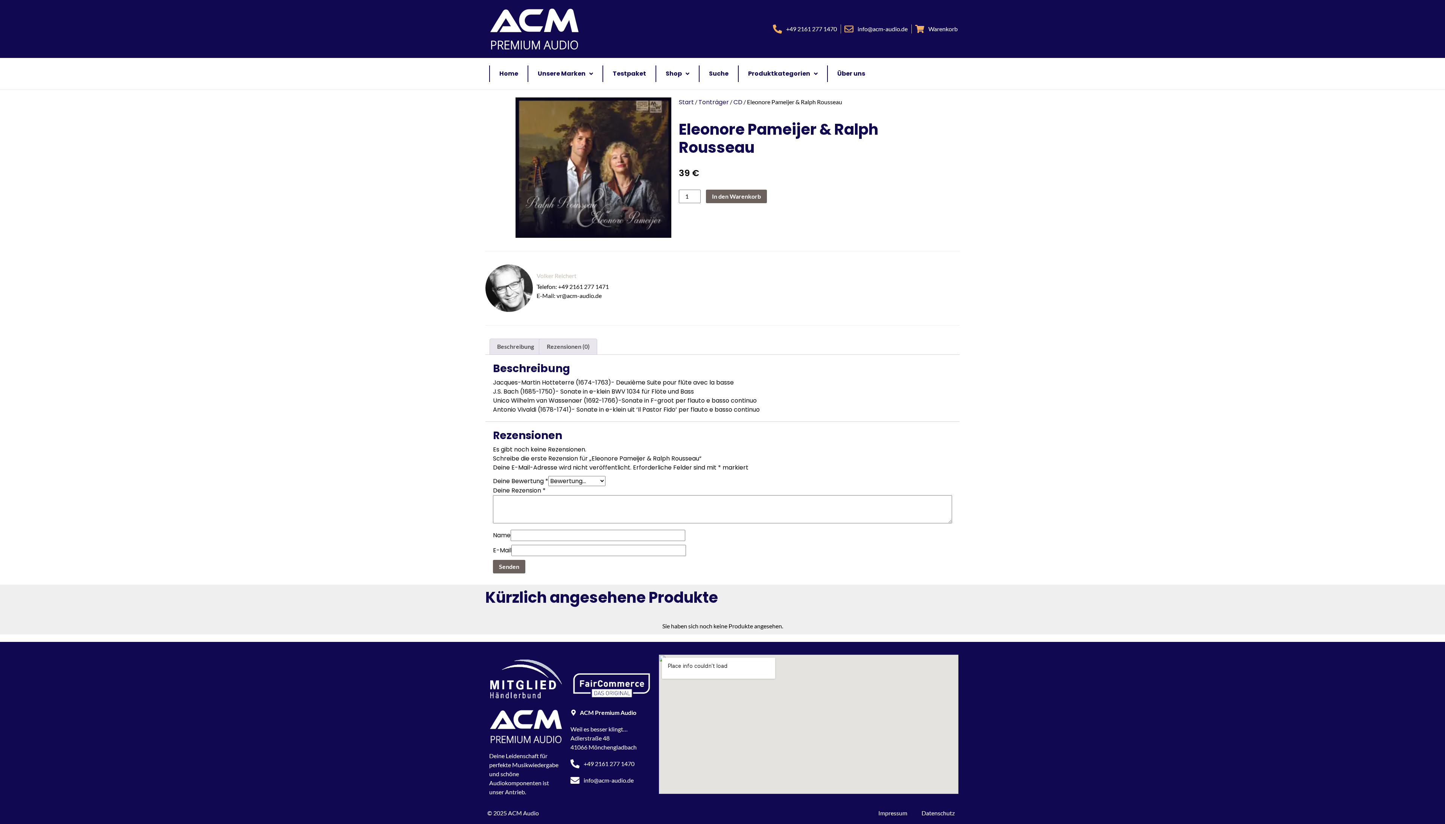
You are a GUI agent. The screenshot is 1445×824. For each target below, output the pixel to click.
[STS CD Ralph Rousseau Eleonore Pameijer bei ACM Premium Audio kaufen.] (589, 167)
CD (737, 102)
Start (686, 102)
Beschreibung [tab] (515, 346)
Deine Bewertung (520, 481)
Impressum (892, 812)
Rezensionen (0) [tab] (568, 346)
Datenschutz (938, 812)
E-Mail (502, 550)
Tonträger (713, 102)
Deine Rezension (519, 490)
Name (502, 535)
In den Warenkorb (736, 196)
